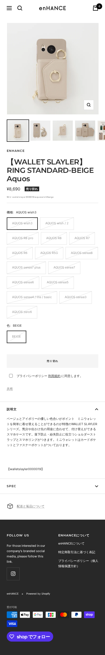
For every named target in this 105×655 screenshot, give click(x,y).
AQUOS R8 (54, 238)
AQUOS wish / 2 (57, 223)
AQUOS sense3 (76, 297)
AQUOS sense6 (23, 282)
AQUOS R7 (82, 238)
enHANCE (16, 151)
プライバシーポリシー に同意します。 (50, 376)
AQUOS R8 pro (22, 238)
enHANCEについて (71, 543)
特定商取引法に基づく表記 (76, 552)
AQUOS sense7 (64, 267)
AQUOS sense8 (82, 253)
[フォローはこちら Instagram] (13, 573)
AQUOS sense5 (58, 282)
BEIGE (16, 336)
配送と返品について (31, 506)
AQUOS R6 (19, 253)
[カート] (95, 8)
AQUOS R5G (49, 253)
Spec (11, 486)
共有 (10, 389)
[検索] (19, 8)
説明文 (12, 409)
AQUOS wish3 (22, 223)
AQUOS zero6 (22, 312)
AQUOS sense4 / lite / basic (32, 297)
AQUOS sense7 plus (26, 267)
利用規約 (54, 376)
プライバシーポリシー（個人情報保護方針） (78, 563)
